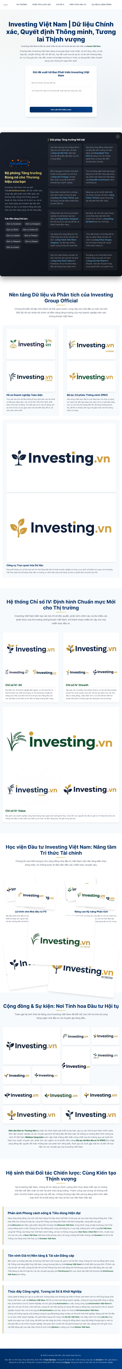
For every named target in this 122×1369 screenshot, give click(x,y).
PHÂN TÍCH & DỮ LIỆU (41, 4)
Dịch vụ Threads (31, 235)
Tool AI (67, 1362)
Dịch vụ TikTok (12, 230)
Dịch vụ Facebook (14, 224)
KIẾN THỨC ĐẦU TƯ (78, 4)
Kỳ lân (105, 1317)
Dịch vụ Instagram (33, 224)
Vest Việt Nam (31, 1235)
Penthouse (64, 1271)
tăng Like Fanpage (60, 177)
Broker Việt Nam (82, 1327)
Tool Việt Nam (50, 1360)
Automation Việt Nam (99, 1303)
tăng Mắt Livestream (99, 180)
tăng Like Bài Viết (60, 153)
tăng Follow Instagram (68, 219)
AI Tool (98, 1360)
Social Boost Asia (17, 190)
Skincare (16, 1225)
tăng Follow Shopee (103, 240)
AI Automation (46, 1310)
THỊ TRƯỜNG (21, 4)
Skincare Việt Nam (65, 1225)
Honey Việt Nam (73, 1264)
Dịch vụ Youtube (13, 235)
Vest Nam (82, 1232)
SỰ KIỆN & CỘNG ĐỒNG (102, 4)
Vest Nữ (92, 1232)
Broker (55, 1327)
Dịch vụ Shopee (31, 241)
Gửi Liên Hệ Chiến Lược (61, 110)
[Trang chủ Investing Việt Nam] (6, 5)
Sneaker (98, 1235)
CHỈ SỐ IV (60, 4)
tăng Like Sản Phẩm (96, 261)
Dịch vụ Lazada (13, 247)
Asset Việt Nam (94, 46)
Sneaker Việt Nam (48, 1238)
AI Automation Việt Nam (88, 1310)
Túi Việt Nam (105, 1228)
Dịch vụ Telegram (13, 241)
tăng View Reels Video (62, 261)
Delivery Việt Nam (37, 1300)
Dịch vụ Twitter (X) (30, 230)
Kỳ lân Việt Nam (72, 1317)
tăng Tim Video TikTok (64, 198)
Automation (62, 1303)
